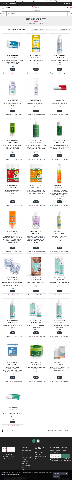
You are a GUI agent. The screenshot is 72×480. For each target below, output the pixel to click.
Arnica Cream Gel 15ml (36, 60)
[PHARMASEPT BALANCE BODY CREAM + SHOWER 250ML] (36, 266)
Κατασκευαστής (31, 23)
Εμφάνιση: (62, 29)
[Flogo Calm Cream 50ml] (59, 87)
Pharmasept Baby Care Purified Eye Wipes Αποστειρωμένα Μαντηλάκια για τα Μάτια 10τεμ (12, 284)
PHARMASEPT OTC (12, 56)
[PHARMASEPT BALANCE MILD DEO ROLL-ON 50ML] (36, 309)
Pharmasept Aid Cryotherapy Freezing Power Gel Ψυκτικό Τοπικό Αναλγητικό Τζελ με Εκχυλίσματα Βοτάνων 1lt (36, 148)
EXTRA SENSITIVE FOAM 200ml (36, 104)
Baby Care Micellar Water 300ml (12, 104)
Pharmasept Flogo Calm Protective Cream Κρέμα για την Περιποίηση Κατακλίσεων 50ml (12, 414)
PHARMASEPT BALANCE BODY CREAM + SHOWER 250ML (36, 283)
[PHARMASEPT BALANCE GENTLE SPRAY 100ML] (59, 266)
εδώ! (20, 474)
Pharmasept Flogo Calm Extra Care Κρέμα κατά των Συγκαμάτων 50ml (12, 62)
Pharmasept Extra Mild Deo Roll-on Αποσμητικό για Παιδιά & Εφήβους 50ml (59, 369)
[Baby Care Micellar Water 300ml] (12, 87)
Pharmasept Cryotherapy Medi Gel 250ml (36, 368)
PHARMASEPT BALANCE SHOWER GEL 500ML (59, 326)
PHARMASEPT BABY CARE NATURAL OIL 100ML (59, 237)
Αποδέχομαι (64, 473)
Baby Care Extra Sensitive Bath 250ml (59, 61)
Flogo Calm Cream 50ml (59, 104)
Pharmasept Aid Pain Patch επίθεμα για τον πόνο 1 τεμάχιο (12, 192)
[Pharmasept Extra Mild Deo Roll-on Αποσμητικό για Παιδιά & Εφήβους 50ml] (59, 351)
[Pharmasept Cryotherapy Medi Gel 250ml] (36, 351)
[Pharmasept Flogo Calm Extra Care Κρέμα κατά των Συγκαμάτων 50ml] (12, 44)
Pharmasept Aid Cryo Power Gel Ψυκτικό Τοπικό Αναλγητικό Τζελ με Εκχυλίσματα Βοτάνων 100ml (12, 148)
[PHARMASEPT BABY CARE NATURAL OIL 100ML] (59, 220)
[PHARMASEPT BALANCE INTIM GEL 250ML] (12, 309)
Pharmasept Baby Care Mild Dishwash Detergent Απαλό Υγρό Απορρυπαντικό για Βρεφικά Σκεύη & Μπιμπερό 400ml (36, 239)
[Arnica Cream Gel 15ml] (36, 44)
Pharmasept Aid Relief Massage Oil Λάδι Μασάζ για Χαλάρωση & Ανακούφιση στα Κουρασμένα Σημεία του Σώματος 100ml (59, 193)
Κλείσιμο (56, 473)
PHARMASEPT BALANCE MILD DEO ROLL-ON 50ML (36, 326)
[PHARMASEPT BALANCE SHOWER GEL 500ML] (59, 309)
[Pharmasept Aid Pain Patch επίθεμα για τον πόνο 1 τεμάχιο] (12, 174)
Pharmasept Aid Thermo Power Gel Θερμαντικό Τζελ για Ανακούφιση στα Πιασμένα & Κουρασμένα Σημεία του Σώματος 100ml (12, 239)
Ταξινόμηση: (35, 29)
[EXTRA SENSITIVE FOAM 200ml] (36, 87)
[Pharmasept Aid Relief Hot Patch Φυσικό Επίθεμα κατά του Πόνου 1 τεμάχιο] (36, 174)
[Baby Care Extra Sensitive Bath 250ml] (59, 44)
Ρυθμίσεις (56, 476)
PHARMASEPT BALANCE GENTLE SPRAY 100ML (59, 283)
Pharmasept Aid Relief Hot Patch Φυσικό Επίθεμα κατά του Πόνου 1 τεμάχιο (36, 192)
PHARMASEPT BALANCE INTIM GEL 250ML (12, 326)
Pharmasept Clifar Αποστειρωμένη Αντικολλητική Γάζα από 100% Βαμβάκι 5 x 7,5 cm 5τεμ (12, 370)
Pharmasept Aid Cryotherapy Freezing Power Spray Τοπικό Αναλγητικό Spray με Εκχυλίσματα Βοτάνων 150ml (59, 148)
